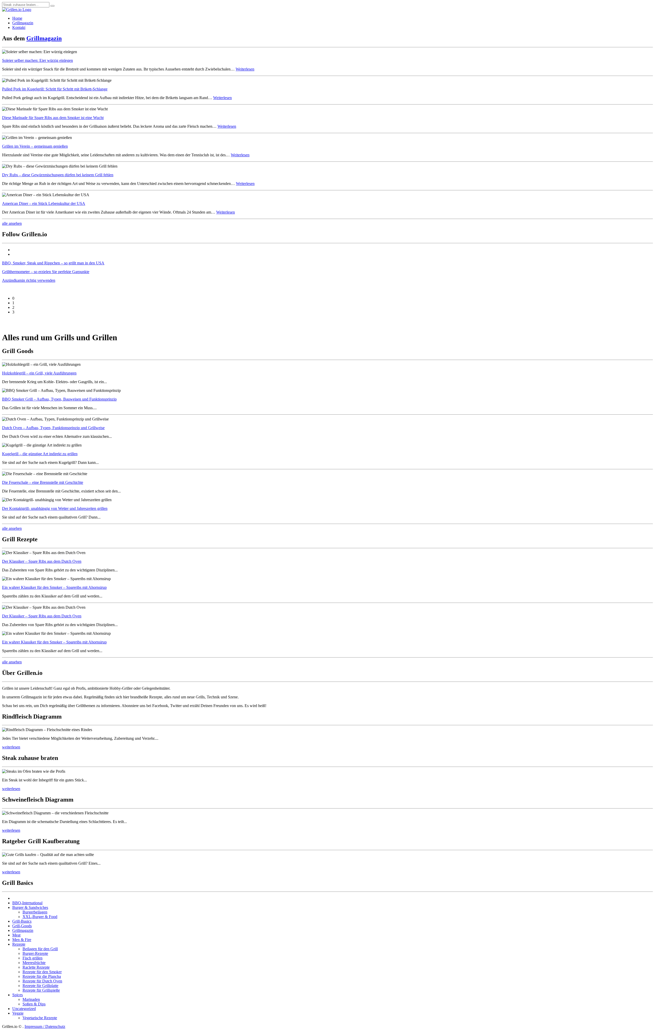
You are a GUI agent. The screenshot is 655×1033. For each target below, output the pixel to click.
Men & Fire (21, 939)
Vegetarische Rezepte (40, 1018)
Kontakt (18, 27)
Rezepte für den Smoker (42, 972)
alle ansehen (12, 223)
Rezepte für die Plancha (42, 976)
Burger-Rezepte (35, 953)
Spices (17, 995)
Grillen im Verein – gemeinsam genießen (35, 146)
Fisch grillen (32, 958)
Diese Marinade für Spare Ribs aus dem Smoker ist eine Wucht (53, 117)
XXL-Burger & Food (40, 916)
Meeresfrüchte (34, 962)
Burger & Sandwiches (30, 907)
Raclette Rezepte (36, 967)
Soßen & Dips (34, 1004)
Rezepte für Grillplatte (40, 985)
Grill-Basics (21, 921)
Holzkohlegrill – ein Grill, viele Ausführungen (39, 373)
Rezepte (18, 944)
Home (17, 18)
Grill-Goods (22, 926)
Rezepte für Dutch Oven (42, 981)
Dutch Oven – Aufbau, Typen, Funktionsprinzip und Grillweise (53, 428)
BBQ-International (27, 903)
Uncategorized (24, 1008)
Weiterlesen (245, 69)
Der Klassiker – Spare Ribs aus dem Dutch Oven (41, 561)
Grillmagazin (22, 23)
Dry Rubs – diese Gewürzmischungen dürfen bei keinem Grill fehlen (57, 175)
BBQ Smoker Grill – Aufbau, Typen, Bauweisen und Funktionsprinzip (59, 399)
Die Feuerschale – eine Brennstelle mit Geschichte (42, 482)
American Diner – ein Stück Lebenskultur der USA (43, 203)
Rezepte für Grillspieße (41, 990)
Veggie (18, 1013)
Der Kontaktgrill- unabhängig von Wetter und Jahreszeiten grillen (54, 508)
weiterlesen (11, 747)
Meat (16, 935)
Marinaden (31, 999)
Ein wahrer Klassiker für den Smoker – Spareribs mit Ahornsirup (54, 587)
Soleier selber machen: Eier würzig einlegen (37, 60)
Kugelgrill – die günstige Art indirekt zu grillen (40, 454)
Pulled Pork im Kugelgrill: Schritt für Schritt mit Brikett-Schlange (54, 89)
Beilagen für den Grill (40, 949)
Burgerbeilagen (35, 912)
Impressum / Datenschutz (45, 1026)
